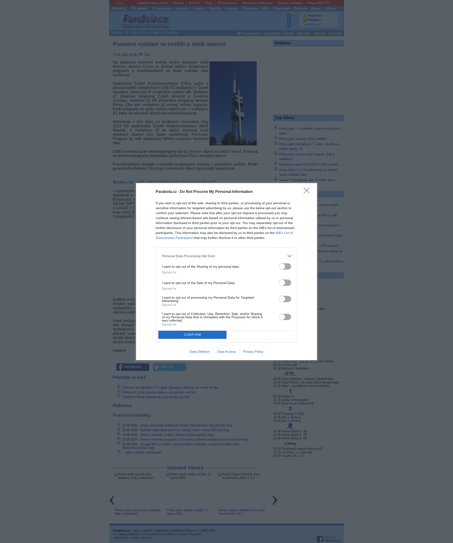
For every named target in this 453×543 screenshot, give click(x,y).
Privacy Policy (253, 351)
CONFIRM (192, 334)
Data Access (226, 351)
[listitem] (226, 256)
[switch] (285, 266)
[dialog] (226, 272)
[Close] (308, 191)
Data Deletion (200, 351)
